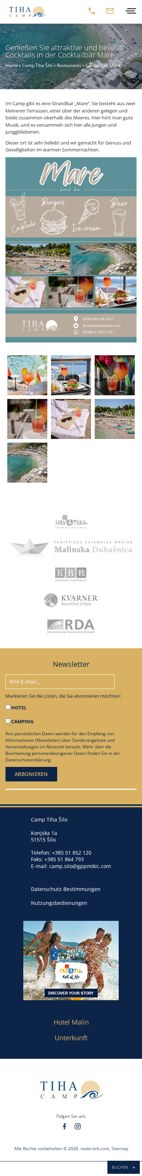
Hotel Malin (71, 1022)
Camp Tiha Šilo (37, 65)
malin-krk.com (94, 1149)
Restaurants (69, 65)
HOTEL (19, 707)
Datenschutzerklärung (28, 760)
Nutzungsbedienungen (59, 903)
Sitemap (119, 1149)
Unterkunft (71, 1037)
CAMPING (22, 721)
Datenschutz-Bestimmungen (65, 889)
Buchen (121, 1167)
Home (11, 65)
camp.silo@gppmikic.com (80, 866)
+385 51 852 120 (71, 852)
